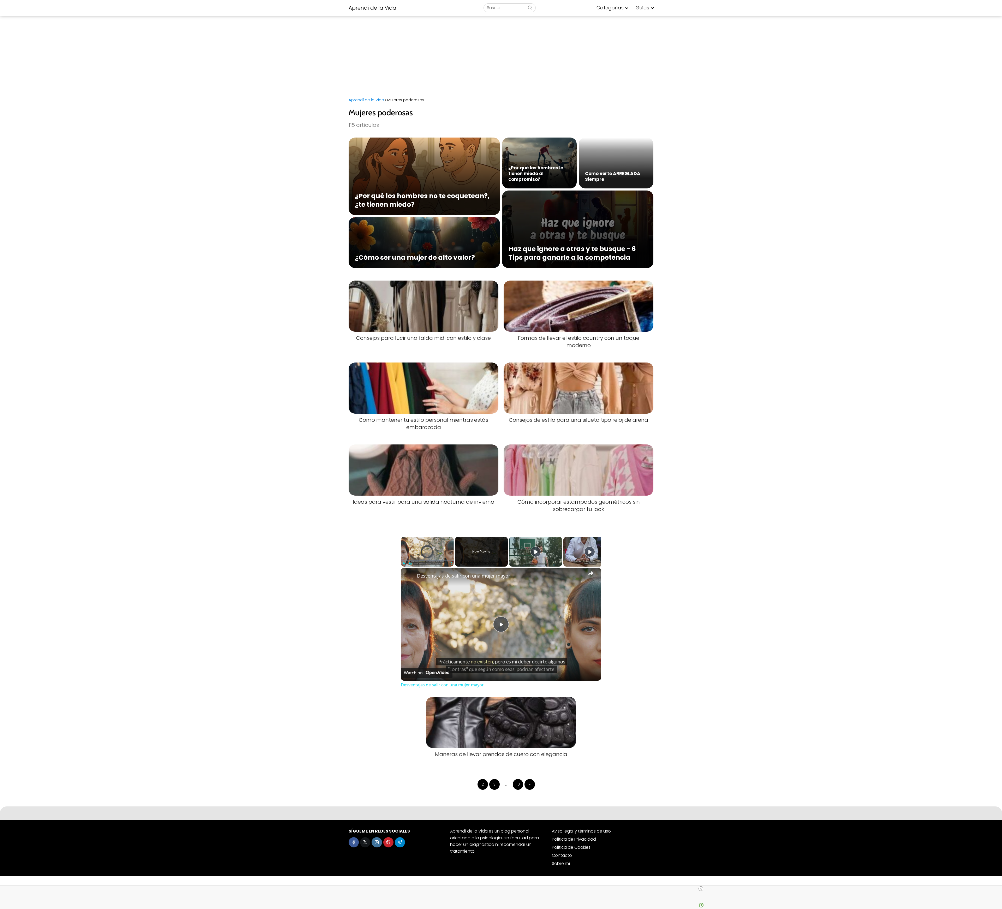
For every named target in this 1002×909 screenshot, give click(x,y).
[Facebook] (354, 842)
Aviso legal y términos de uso (581, 831)
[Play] (404, 563)
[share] (590, 573)
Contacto (562, 855)
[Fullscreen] (451, 563)
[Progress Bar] (427, 560)
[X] (365, 842)
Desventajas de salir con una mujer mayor (463, 576)
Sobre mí (561, 863)
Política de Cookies (571, 847)
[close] (701, 888)
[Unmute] (410, 563)
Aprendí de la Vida (372, 7)
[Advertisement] (501, 54)
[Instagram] (377, 842)
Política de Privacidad (574, 839)
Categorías (610, 7)
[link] (409, 576)
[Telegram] (400, 842)
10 (518, 784)
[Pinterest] (388, 842)
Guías (642, 7)
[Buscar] (529, 7)
